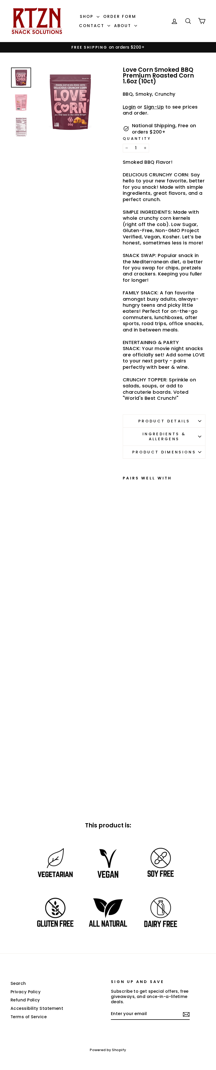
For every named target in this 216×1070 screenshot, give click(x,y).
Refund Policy (25, 1000)
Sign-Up (154, 107)
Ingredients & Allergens (164, 436)
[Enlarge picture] (70, 101)
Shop (87, 16)
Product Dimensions (164, 452)
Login (129, 107)
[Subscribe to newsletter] (186, 1014)
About (123, 25)
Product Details (164, 421)
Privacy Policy (26, 992)
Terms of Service (29, 1017)
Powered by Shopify (108, 1050)
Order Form (119, 16)
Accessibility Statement (37, 1008)
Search (18, 983)
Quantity (137, 138)
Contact (92, 25)
